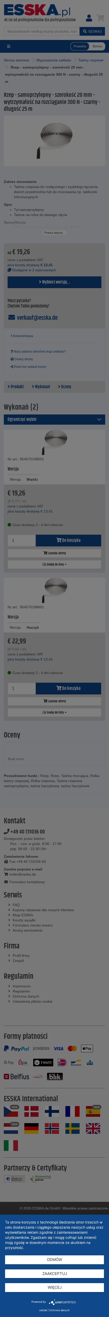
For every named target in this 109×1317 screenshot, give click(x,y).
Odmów (54, 1259)
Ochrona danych (59, 1310)
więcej (55, 1287)
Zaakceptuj (54, 1273)
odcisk (43, 1310)
